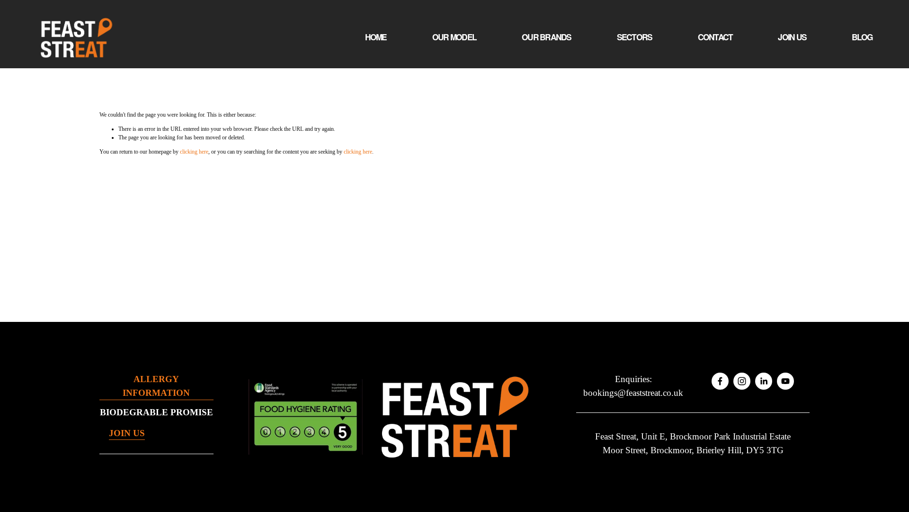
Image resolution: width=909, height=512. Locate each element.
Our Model (454, 37)
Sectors (634, 37)
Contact (715, 37)
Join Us (792, 37)
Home (376, 37)
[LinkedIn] (763, 381)
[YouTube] (785, 381)
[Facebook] (720, 381)
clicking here (194, 151)
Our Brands (546, 37)
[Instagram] (741, 381)
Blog (862, 37)
